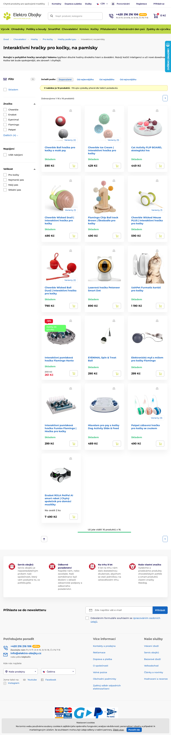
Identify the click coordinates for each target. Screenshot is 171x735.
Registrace (141, 4)
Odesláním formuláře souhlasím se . (125, 620)
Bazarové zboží (152, 659)
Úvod (6, 39)
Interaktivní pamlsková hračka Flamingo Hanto (59, 359)
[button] (70, 110)
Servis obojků (151, 652)
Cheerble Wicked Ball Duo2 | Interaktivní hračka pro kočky (60, 290)
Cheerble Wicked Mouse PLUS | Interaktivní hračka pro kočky (147, 220)
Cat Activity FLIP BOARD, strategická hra (146, 149)
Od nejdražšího (106, 79)
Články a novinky (153, 672)
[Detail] (74, 166)
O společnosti (100, 665)
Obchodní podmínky (104, 678)
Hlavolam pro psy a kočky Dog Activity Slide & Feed (103, 427)
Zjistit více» (118, 729)
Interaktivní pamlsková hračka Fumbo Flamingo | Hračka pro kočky (60, 428)
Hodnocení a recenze (156, 678)
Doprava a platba (73, 4)
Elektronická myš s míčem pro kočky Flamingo (147, 359)
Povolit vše (134, 729)
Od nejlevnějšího (85, 79)
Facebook (50, 679)
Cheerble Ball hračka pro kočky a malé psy (60, 149)
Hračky (34, 39)
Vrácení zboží (151, 646)
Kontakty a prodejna (104, 646)
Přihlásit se (158, 4)
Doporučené (65, 79)
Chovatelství (20, 39)
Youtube (32, 679)
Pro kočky (48, 39)
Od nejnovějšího (128, 79)
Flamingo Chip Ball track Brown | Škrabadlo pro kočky (103, 220)
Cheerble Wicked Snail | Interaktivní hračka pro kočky (59, 220)
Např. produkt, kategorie (68, 16)
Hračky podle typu (67, 39)
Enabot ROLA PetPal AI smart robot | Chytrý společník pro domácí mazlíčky (59, 500)
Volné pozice (100, 672)
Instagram (13, 683)
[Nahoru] (44, 539)
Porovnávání (123, 4)
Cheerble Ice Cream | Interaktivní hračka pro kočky (102, 150)
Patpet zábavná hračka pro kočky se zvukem (145, 427)
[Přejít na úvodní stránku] (22, 16)
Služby (88, 4)
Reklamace (99, 652)
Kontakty (56, 4)
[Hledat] (51, 16)
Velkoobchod (151, 665)
